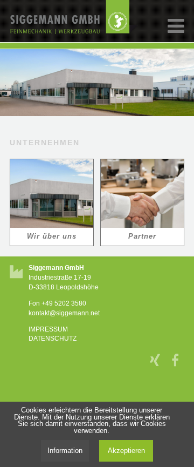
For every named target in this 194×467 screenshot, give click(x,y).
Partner (142, 236)
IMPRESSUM (48, 329)
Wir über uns (52, 236)
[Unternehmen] (51, 193)
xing (156, 357)
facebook (177, 357)
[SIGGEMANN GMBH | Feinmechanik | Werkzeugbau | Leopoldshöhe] (74, 33)
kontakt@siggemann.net (64, 312)
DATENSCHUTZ (53, 338)
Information (64, 450)
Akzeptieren (126, 451)
